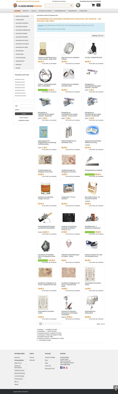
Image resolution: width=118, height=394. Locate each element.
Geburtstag (26, 10)
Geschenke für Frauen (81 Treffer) (45, 336)
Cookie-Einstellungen (19, 376)
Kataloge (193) (54, 15)
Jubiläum (33, 10)
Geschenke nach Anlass (22, 40)
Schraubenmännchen (60, 10)
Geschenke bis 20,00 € (20, 85)
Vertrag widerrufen (19, 360)
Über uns (16, 381)
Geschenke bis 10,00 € (20, 82)
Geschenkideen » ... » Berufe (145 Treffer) (47, 331)
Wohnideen (19, 64)
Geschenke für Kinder (21, 33)
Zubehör (18, 68)
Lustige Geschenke (20, 57)
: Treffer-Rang (97, 35)
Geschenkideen (20, 50)
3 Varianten (87, 145)
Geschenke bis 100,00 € (20, 93)
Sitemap (16, 384)
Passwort (17, 109)
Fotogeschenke (20, 19)
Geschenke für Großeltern (23, 30)
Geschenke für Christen (22, 23)
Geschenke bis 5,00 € (19, 79)
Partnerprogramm (18, 379)
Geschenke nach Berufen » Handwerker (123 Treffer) (49, 333)
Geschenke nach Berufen (45, 10)
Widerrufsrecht (17, 363)
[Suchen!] (71, 5)
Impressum (17, 357)
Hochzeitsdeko (20, 54)
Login (16, 105)
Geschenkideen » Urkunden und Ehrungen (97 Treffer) (50, 335)
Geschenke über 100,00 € (20, 95)
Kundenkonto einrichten (23, 120)
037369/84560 (96, 1)
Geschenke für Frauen (21, 26)
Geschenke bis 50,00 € (20, 90)
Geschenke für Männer (22, 37)
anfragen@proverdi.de (68, 363)
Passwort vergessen (23, 117)
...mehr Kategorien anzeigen (44, 340)
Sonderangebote (72, 10)
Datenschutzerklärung (19, 373)
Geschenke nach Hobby (22, 47)
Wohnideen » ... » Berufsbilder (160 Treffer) (47, 329)
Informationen (83, 10)
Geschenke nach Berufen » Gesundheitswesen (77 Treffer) (51, 338)
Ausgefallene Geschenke (22, 16)
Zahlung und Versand (19, 370)
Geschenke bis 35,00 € (20, 87)
